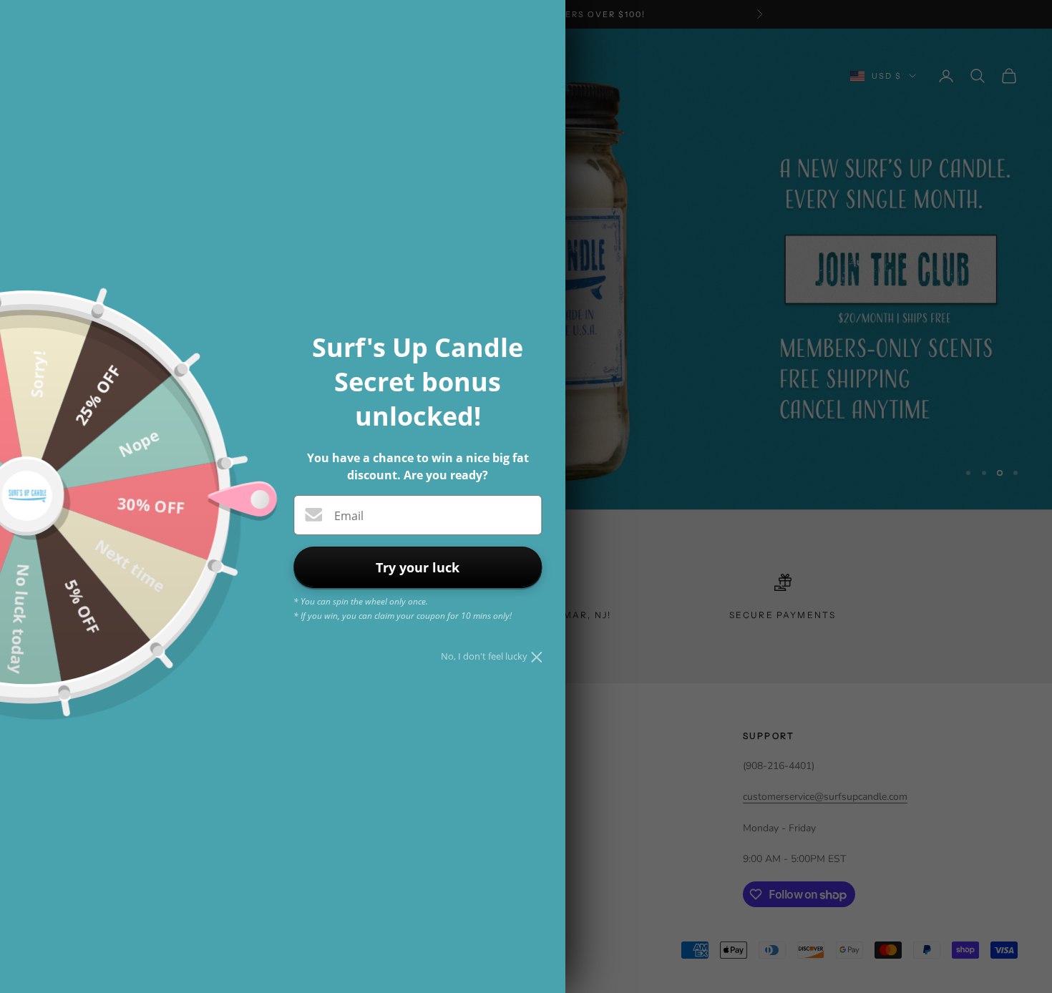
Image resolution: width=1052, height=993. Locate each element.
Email (349, 516)
